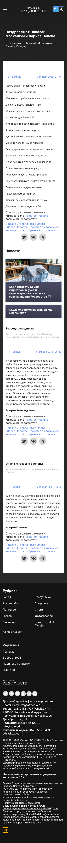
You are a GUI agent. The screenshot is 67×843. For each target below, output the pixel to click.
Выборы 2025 (12, 657)
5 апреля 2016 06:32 (49, 487)
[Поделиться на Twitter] (24, 237)
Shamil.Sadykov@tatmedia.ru (22, 705)
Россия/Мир (11, 603)
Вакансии (9, 622)
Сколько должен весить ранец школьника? (30, 311)
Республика (43, 597)
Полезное (13, 76)
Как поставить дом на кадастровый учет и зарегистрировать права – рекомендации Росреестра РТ (30, 291)
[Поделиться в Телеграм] (42, 237)
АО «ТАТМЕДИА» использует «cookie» (25, 788)
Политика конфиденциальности (21, 802)
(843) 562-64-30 (29, 723)
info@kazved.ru (13, 726)
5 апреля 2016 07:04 (49, 76)
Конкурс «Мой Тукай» (44, 623)
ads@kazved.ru (13, 733)
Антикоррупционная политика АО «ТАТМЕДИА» (30, 808)
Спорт (39, 609)
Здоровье (41, 603)
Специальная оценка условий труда (24, 805)
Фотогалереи (44, 616)
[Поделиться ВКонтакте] (33, 237)
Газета (7, 616)
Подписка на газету (16, 663)
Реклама (8, 651)
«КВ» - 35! (9, 669)
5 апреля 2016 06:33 (49, 351)
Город (7, 597)
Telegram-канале (36, 215)
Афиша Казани (12, 631)
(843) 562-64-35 (40, 730)
